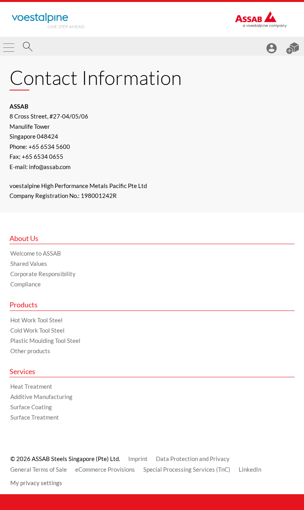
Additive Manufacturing (41, 396)
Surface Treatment (34, 417)
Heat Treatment (31, 386)
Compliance (25, 284)
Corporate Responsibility (43, 273)
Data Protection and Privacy (193, 458)
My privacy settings (36, 482)
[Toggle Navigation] (8, 44)
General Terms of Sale (38, 469)
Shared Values (28, 263)
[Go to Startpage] (48, 20)
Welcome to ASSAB (35, 253)
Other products (30, 350)
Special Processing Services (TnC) (186, 469)
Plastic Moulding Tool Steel (45, 340)
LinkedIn (250, 469)
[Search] (28, 47)
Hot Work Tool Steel (36, 320)
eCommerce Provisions (105, 469)
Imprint (138, 458)
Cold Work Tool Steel (37, 330)
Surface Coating (31, 406)
